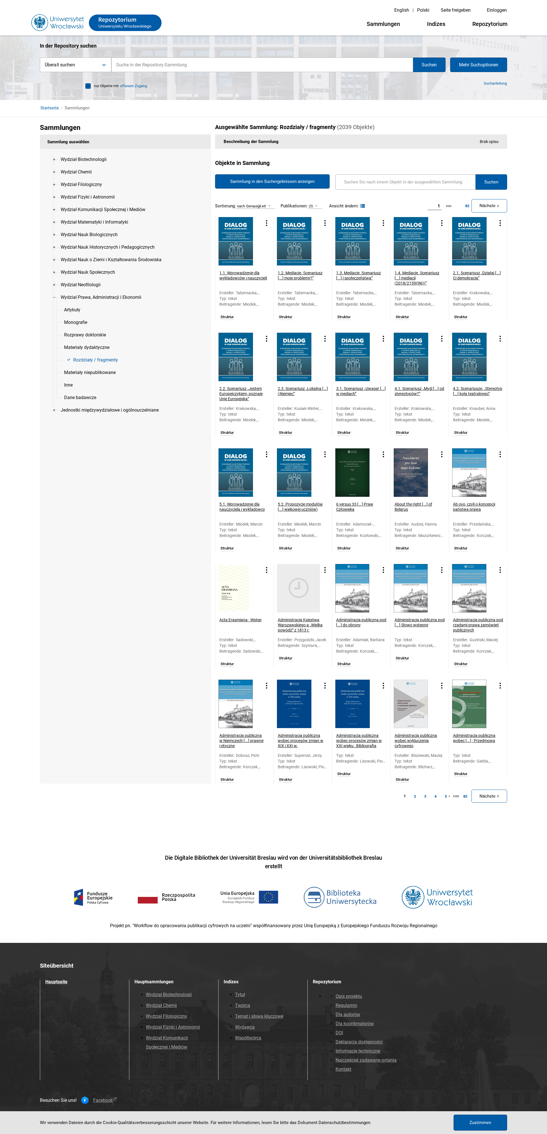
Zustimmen (480, 1122)
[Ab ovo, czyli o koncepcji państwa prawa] (473, 472)
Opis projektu (349, 996)
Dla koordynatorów (355, 1023)
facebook (103, 1100)
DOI (339, 1032)
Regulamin (346, 1005)
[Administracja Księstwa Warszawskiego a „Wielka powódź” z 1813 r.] (298, 588)
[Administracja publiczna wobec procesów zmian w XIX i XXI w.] (298, 704)
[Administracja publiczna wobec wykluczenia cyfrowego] (415, 704)
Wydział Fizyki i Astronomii (173, 1027)
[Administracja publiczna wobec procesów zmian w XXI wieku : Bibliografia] (356, 704)
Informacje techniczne (358, 1051)
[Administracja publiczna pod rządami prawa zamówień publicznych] (473, 588)
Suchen (429, 65)
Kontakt (343, 1069)
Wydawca (245, 1027)
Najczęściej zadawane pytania (366, 1060)
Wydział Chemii (161, 1005)
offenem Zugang (133, 86)
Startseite (49, 108)
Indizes (436, 24)
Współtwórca (248, 1038)
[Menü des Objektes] (266, 223)
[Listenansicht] (362, 206)
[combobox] (262, 65)
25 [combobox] (311, 206)
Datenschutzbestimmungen (344, 1122)
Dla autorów (348, 1014)
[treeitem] (125, 159)
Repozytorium (489, 24)
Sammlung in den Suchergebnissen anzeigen (272, 181)
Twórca (242, 1005)
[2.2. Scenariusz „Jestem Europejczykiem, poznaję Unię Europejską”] (240, 357)
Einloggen (497, 10)
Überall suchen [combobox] (60, 65)
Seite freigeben (456, 10)
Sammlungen (383, 24)
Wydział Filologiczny (166, 1016)
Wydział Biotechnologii (169, 994)
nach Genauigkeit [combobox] (251, 206)
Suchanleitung (495, 83)
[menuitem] (83, 159)
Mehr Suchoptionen (478, 65)
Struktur (227, 317)
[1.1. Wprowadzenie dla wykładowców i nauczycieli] (240, 241)
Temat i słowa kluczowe (259, 1016)
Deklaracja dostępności (359, 1042)
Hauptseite (56, 981)
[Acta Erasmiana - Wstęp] (240, 588)
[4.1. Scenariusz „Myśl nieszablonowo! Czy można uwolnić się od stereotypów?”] (415, 357)
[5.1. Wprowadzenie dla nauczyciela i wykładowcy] (240, 472)
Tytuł (240, 994)
